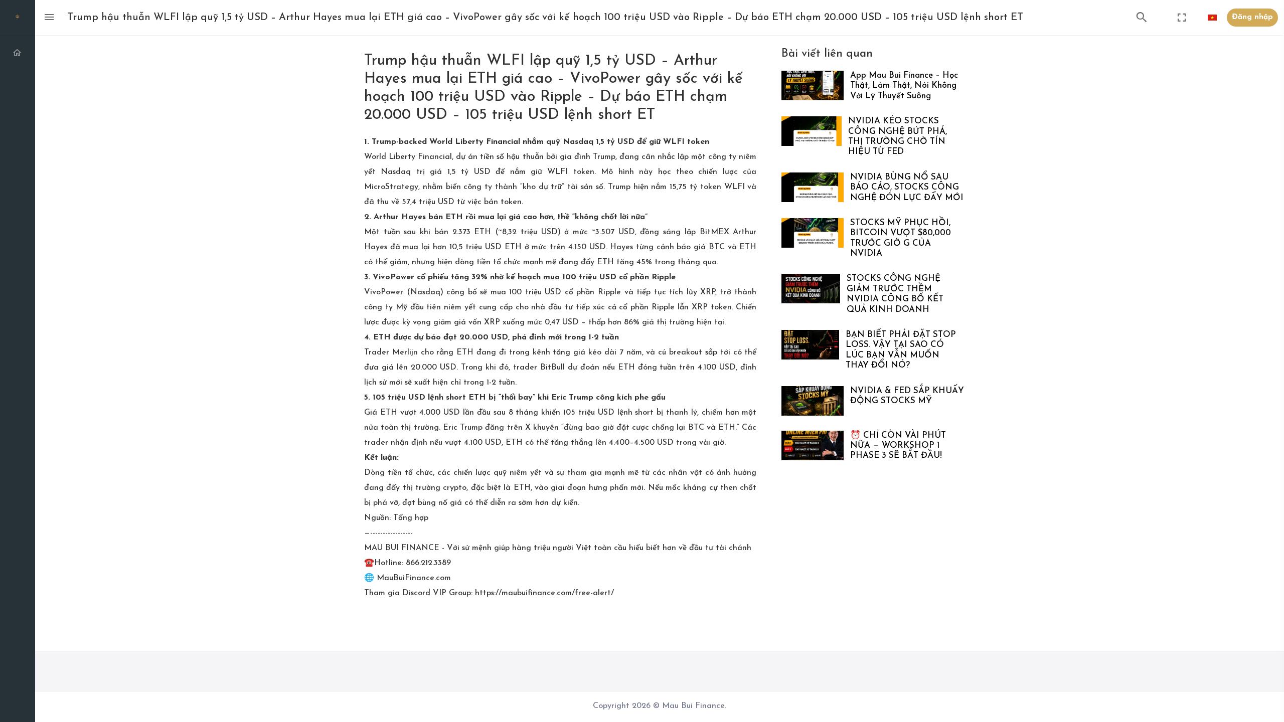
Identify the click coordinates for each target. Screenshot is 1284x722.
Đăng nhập (1252, 17)
